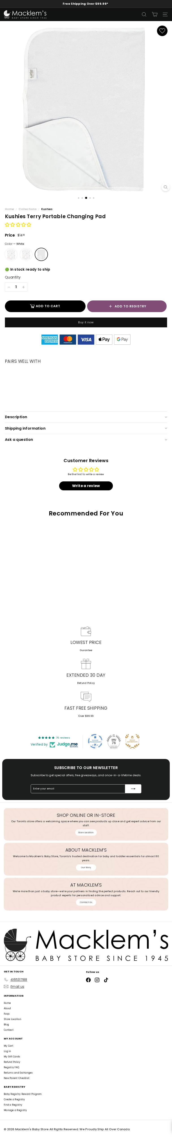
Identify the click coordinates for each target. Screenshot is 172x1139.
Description (16, 417)
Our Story (86, 867)
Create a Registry (14, 1099)
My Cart (8, 1046)
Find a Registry (13, 1104)
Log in (7, 1051)
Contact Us (86, 902)
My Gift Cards (12, 1056)
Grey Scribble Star (11, 254)
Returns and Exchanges (18, 1072)
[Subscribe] (133, 788)
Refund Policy (86, 683)
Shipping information (25, 428)
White (41, 254)
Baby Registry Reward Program (23, 1094)
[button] (18, 225)
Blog (6, 1024)
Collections (28, 209)
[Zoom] (165, 187)
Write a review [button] (86, 485)
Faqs (7, 1013)
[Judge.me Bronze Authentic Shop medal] (132, 741)
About (7, 1008)
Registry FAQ (11, 1067)
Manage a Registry (15, 1110)
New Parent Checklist (17, 1078)
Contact (8, 1030)
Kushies (47, 209)
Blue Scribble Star (26, 254)
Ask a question (19, 439)
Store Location (86, 832)
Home (10, 209)
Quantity (13, 277)
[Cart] (154, 14)
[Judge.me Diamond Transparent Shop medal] (95, 741)
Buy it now (86, 322)
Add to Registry (130, 306)
